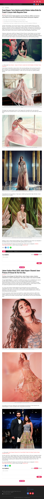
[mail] (40, 4)
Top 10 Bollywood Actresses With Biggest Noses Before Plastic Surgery (15, 21)
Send (39, 263)
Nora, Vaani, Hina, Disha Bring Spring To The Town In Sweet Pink (14, 19)
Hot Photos (7, 7)
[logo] (5, 1)
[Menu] (37, 1)
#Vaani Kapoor (10, 251)
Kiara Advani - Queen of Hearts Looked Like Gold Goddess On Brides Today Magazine (21, 65)
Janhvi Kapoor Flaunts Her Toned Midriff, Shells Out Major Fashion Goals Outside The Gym (21, 453)
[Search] (40, 1)
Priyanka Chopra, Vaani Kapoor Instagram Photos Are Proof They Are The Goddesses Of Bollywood (20, 23)
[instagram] (38, 4)
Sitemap (28, 490)
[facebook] (34, 4)
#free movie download (7, 4)
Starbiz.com (25, 245)
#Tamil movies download (17, 4)
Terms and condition (30, 489)
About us (28, 487)
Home (3, 7)
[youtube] (36, 4)
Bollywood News (8, 245)
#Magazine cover (17, 251)
